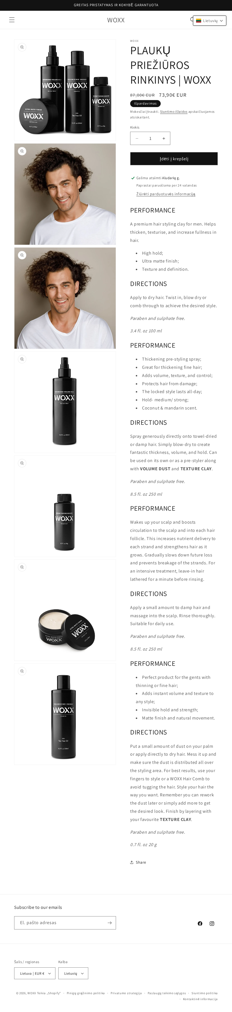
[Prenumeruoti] (109, 922)
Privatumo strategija (126, 993)
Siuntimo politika (205, 993)
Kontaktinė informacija (200, 999)
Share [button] (141, 862)
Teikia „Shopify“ (49, 993)
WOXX (31, 993)
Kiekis (134, 127)
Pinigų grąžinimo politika (86, 993)
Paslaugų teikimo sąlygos (167, 993)
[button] (12, 20)
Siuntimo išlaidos (174, 111)
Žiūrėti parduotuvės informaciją (166, 193)
